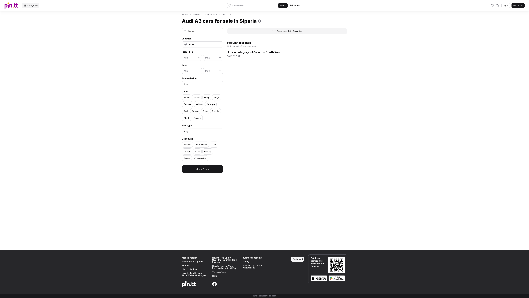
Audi (223, 14)
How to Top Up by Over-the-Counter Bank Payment (224, 260)
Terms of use (219, 272)
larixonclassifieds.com (264, 296)
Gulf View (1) (234, 55)
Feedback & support (192, 261)
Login (505, 5)
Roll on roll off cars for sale (241, 46)
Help (214, 276)
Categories (32, 5)
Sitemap (186, 265)
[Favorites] (492, 5)
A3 (231, 14)
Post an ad (518, 5)
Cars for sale (211, 14)
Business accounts (252, 258)
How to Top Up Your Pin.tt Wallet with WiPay (224, 267)
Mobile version (189, 258)
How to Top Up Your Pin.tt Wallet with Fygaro (194, 274)
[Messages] (497, 5)
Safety (245, 261)
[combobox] (202, 31)
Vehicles (196, 14)
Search (283, 5)
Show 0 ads (202, 169)
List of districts (189, 269)
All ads (185, 14)
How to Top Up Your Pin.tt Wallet (252, 266)
